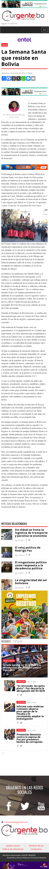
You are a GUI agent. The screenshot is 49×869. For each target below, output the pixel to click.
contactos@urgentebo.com (16, 822)
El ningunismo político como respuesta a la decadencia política (31, 565)
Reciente (6, 641)
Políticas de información (13, 849)
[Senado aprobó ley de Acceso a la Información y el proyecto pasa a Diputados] (4, 674)
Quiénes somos (13, 845)
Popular (17, 641)
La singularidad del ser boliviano (31, 581)
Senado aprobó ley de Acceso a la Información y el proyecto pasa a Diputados (22, 667)
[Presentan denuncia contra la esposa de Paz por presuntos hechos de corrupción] (17, 746)
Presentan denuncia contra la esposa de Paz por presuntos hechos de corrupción (29, 738)
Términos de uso (36, 845)
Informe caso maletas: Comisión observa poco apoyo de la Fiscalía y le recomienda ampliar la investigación (30, 712)
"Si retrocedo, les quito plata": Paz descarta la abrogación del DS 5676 (30, 688)
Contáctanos (36, 849)
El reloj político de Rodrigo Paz (27, 549)
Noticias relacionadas (14, 524)
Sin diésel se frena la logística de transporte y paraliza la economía (31, 533)
